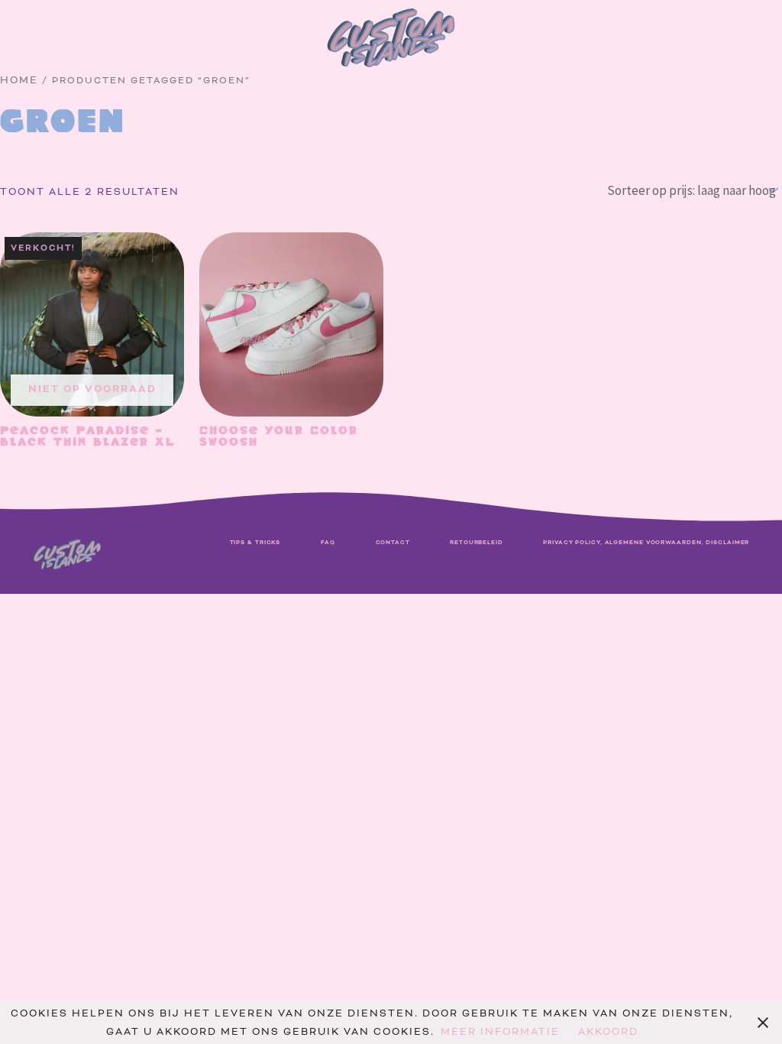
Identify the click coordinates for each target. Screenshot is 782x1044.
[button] (41, 47)
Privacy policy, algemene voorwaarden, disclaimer (646, 542)
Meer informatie (500, 1032)
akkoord (608, 1032)
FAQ (328, 542)
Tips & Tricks (255, 542)
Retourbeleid (476, 542)
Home (19, 80)
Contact (393, 542)
